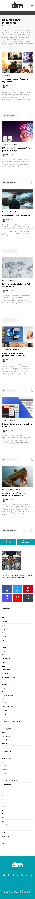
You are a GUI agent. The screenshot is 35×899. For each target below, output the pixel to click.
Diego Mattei (9, 85)
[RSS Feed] (22, 875)
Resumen (5, 788)
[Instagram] (8, 875)
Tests (3, 810)
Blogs (3, 640)
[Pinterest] (13, 875)
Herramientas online (8, 706)
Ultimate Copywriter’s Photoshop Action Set (17, 425)
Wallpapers (5, 836)
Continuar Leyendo (9, 115)
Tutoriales (17, 489)
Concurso (5, 655)
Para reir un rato (7, 758)
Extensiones (5, 684)
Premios (4, 766)
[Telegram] (17, 875)
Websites (4, 840)
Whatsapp (5, 843)
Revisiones (5, 792)
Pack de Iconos (6, 751)
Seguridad (5, 795)
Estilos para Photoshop (9, 677)
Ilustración (5, 710)
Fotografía (8, 75)
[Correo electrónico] (30, 875)
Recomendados (6, 773)
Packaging (5, 755)
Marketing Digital (7, 729)
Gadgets (4, 699)
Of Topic (4, 747)
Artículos (4, 633)
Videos (4, 832)
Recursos (17, 349)
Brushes (4, 144)
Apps (3, 625)
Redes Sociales (6, 784)
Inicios (4, 714)
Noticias (4, 743)
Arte (3, 629)
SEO (3, 799)
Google (4, 703)
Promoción (5, 769)
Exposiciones (6, 681)
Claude (4, 651)
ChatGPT (4, 647)
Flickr (3, 688)
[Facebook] (4, 875)
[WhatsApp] (17, 880)
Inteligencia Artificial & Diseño (11, 721)
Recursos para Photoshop (13, 144)
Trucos (4, 821)
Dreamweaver (6, 670)
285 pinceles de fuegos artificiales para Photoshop (17, 149)
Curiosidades (6, 658)
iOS (3, 725)
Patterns (4, 762)
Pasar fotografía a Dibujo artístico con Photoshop (17, 285)
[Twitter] (26, 875)
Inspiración (5, 718)
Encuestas (5, 673)
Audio (4, 636)
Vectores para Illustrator (9, 829)
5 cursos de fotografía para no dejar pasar (15, 80)
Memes (4, 732)
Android (4, 621)
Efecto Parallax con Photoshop (16, 216)
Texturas (4, 814)
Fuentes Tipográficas (8, 695)
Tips (3, 817)
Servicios (4, 803)
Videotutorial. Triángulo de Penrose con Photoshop (14, 494)
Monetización (6, 736)
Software (4, 806)
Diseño (4, 666)
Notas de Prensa (7, 740)
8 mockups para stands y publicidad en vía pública (13, 354)
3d (3, 618)
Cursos (4, 75)
